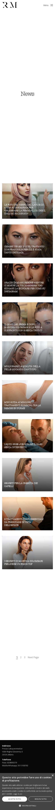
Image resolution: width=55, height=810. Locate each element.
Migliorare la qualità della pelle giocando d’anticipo (22, 368)
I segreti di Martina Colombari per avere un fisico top (23, 562)
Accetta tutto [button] (14, 799)
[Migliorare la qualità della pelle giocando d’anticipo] (27, 358)
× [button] (52, 775)
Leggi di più (17, 794)
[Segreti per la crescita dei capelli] (27, 474)
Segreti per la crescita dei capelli (21, 485)
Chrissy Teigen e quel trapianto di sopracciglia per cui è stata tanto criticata (24, 249)
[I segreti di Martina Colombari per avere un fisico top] (27, 552)
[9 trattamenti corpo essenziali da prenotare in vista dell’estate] (27, 513)
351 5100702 (23, 765)
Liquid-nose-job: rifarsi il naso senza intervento (23, 446)
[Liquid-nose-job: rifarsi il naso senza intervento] (27, 435)
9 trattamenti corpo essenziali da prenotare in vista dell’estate (23, 522)
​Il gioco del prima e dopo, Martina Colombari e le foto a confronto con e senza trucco (23, 327)
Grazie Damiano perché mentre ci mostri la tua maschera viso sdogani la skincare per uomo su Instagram (24, 287)
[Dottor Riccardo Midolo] (9, 5)
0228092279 (12, 762)
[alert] (27, 791)
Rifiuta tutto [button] (41, 799)
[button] (27, 805)
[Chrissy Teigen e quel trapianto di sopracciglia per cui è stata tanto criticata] (27, 241)
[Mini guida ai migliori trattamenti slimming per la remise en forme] (27, 396)
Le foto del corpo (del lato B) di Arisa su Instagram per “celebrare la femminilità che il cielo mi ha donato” (25, 209)
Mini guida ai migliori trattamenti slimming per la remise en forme (22, 405)
